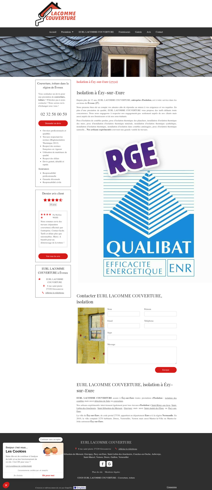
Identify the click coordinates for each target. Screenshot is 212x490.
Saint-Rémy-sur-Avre (160, 405)
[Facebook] (102, 464)
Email (110, 320)
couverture (118, 400)
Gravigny (128, 408)
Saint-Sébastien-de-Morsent (109, 408)
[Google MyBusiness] (109, 464)
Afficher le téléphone (54, 292)
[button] (6, 485)
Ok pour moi (48, 475)
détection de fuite (102, 400)
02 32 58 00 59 (54, 114)
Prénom (147, 309)
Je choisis (18, 475)
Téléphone (149, 320)
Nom (109, 309)
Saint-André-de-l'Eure (154, 408)
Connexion (172, 487)
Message (111, 344)
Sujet (109, 332)
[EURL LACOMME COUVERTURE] (55, 25)
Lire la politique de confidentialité (19, 466)
